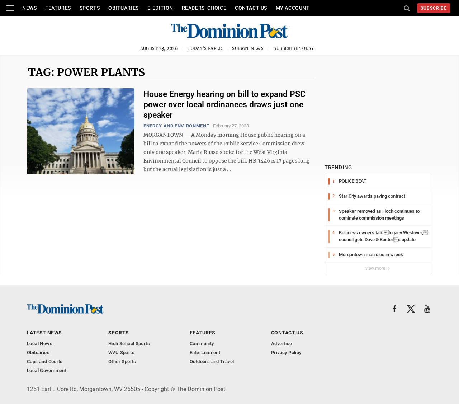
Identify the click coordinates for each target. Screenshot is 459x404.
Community (202, 343)
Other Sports (122, 361)
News (29, 8)
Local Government (46, 370)
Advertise (281, 343)
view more (375, 268)
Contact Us (251, 8)
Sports (90, 8)
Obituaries (123, 8)
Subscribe (434, 8)
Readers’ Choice (204, 8)
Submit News (248, 48)
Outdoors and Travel (212, 361)
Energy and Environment (176, 125)
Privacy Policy (286, 352)
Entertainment (205, 352)
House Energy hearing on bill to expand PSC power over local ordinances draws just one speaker (224, 104)
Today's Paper (205, 48)
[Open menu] (10, 7)
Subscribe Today (294, 48)
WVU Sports (121, 352)
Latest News (44, 332)
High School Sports (129, 343)
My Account (293, 8)
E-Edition (160, 8)
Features (58, 8)
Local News (39, 343)
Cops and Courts (45, 361)
